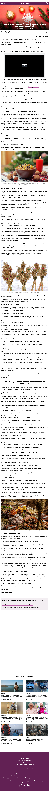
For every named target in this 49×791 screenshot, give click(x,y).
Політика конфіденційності (20, 762)
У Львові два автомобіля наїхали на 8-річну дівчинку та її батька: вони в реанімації (36, 696)
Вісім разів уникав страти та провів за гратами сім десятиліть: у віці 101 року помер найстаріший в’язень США (12, 718)
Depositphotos (29, 184)
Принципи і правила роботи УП (21, 764)
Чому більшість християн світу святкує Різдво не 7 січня (17, 605)
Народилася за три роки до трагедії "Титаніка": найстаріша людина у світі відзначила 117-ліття (37, 718)
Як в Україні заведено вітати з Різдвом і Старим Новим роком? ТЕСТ (20, 607)
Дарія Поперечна (19, 28)
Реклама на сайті (9, 762)
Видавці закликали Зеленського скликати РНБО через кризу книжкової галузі (35, 740)
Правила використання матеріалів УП (35, 762)
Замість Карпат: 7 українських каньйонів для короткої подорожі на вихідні (11, 696)
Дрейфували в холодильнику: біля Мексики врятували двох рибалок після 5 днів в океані (11, 740)
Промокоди (31, 764)
